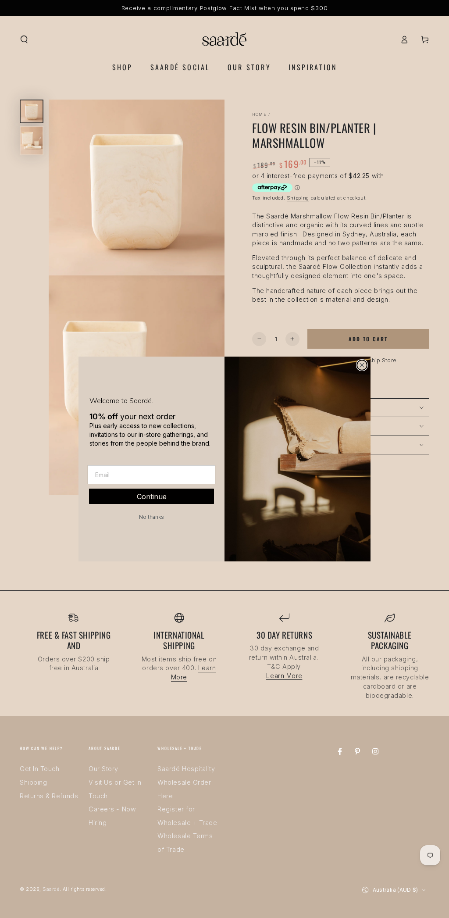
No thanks (151, 517)
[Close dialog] (362, 365)
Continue (152, 496)
